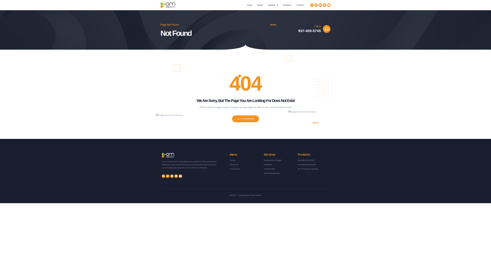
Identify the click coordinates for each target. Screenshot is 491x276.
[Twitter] (316, 5)
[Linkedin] (324, 5)
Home (249, 5)
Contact (300, 5)
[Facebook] (320, 5)
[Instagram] (312, 5)
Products (287, 5)
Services (271, 5)
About (260, 5)
